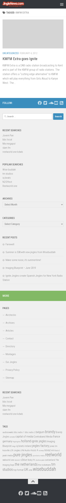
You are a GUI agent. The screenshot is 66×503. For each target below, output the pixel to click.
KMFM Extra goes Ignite (20, 59)
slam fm (6, 147)
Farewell (10, 244)
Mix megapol (9, 143)
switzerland (50, 460)
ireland (28, 446)
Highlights (16, 442)
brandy (50, 431)
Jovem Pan (8, 135)
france (56, 436)
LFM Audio (25, 450)
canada (12, 437)
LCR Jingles (15, 450)
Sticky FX (31, 460)
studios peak (40, 460)
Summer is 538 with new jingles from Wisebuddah (31, 252)
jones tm (53, 446)
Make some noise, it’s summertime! (23, 260)
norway (41, 450)
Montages (11, 354)
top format (18, 469)
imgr (14, 446)
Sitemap (10, 377)
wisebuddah (44, 469)
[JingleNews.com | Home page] (17, 4)
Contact (10, 338)
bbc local (7, 139)
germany (7, 441)
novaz (47, 450)
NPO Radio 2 (55, 450)
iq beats (7, 177)
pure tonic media (39, 456)
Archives (10, 322)
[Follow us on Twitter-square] (45, 103)
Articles (10, 330)
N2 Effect (7, 181)
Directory (10, 346)
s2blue (23, 459)
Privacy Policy (12, 369)
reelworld (53, 454)
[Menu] (62, 4)
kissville (6, 450)
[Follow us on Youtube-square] (56, 103)
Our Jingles (11, 362)
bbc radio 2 (30, 432)
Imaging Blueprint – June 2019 (21, 267)
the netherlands (26, 464)
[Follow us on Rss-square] (61, 103)
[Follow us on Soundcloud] (51, 103)
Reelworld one (10, 186)
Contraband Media (43, 436)
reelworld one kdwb (13, 151)
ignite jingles (39, 441)
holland (26, 441)
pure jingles (22, 454)
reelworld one (8, 460)
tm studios (8, 173)
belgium (40, 432)
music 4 (34, 450)
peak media (8, 455)
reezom (17, 460)
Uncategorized (11, 53)
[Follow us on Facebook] (40, 103)
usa (30, 469)
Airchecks (11, 315)
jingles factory (40, 446)
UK (26, 469)
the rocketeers (44, 464)
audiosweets (8, 432)
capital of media (24, 436)
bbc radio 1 (19, 432)
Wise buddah (9, 169)
